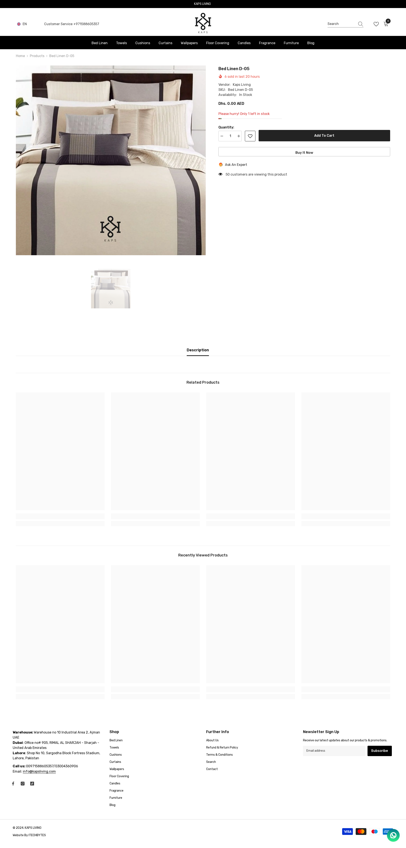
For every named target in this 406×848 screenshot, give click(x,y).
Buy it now (304, 153)
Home (20, 56)
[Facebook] (13, 783)
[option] (111, 160)
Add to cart (324, 136)
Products (37, 56)
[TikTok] (32, 783)
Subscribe (379, 751)
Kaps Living (242, 85)
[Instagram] (22, 783)
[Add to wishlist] (250, 136)
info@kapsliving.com (39, 771)
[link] (60, 516)
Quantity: (226, 127)
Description (198, 350)
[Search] (345, 24)
